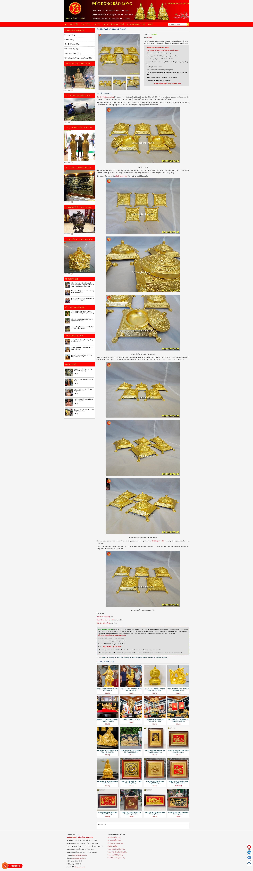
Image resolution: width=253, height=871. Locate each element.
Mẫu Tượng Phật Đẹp (136, 24)
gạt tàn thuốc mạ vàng (160, 657)
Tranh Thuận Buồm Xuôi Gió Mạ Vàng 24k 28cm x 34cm (155, 751)
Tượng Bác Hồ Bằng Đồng (115, 855)
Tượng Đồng (70, 35)
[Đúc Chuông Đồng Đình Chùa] (79, 109)
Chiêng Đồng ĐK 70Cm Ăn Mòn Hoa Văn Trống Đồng (83, 370)
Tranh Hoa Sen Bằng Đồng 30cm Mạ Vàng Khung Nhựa (178, 782)
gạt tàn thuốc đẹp (132, 657)
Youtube (249, 849)
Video (150, 24)
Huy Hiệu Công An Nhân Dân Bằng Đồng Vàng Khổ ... (84, 410)
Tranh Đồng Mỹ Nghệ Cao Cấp (116, 858)
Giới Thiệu (74, 24)
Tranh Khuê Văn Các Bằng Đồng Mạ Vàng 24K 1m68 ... (131, 751)
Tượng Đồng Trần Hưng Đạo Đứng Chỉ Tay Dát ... (107, 689)
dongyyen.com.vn (80, 867)
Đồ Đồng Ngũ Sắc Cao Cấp (115, 843)
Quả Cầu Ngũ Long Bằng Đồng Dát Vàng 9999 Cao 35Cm (154, 689)
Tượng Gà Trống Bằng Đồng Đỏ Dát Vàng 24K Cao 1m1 (131, 689)
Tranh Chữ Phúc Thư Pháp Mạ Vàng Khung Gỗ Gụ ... (131, 813)
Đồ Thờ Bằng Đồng (72, 44)
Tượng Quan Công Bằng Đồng (116, 849)
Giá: (145, 37)
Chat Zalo (249, 854)
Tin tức (97, 24)
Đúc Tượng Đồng (112, 846)
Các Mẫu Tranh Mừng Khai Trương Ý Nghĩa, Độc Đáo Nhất (82, 319)
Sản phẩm (85, 24)
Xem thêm (67, 90)
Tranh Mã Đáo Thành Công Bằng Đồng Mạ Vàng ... (155, 813)
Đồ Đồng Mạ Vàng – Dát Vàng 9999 (78, 58)
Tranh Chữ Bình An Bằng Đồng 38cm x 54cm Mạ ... (107, 813)
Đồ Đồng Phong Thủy (73, 53)
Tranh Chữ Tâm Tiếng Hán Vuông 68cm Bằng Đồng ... (131, 782)
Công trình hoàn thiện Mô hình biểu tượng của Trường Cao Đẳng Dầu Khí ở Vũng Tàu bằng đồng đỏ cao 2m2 (82, 284)
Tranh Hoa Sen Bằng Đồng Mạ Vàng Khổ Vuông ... (154, 782)
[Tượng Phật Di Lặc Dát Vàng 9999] (79, 257)
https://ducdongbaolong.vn (79, 855)
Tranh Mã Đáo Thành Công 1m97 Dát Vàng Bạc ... (178, 813)
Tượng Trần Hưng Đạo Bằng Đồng (117, 852)
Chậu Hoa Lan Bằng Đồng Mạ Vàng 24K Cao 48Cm (155, 720)
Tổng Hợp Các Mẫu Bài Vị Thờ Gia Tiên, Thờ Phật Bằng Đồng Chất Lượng (82, 312)
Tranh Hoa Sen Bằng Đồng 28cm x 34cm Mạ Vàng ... (178, 751)
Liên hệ (149, 37)
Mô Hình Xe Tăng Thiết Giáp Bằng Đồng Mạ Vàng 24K (107, 720)
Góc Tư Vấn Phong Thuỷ (113, 24)
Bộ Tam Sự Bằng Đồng (114, 840)
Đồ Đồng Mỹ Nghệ (72, 49)
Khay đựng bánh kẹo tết (105, 620)
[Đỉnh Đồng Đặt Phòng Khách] (79, 221)
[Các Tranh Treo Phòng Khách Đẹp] (79, 185)
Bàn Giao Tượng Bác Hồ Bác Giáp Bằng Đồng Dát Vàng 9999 (82, 291)
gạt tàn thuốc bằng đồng (119, 657)
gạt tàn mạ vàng (107, 657)
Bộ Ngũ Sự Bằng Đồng (114, 837)
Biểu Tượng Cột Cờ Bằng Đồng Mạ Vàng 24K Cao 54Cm (178, 720)
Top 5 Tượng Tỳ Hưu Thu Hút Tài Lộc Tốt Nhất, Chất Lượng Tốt (82, 327)
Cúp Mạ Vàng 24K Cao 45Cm (131, 719)
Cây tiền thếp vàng (103, 623)
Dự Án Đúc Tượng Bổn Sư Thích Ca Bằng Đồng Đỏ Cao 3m (81, 355)
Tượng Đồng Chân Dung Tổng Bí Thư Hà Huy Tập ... (83, 400)
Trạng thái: (147, 34)
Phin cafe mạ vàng (103, 616)
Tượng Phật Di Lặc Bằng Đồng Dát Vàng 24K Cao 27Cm (107, 751)
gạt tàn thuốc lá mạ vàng (145, 657)
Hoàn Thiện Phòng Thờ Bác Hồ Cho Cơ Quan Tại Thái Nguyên (82, 299)
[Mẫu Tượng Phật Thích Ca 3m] (79, 77)
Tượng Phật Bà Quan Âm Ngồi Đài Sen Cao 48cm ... (107, 782)
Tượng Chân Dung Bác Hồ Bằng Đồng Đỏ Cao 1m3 (83, 390)
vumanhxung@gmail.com (78, 858)
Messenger (249, 860)
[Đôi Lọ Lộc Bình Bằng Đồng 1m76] (79, 145)
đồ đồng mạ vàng (121, 176)
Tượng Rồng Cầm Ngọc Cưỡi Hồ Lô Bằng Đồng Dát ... (178, 689)
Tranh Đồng (69, 39)
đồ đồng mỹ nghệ (158, 541)
